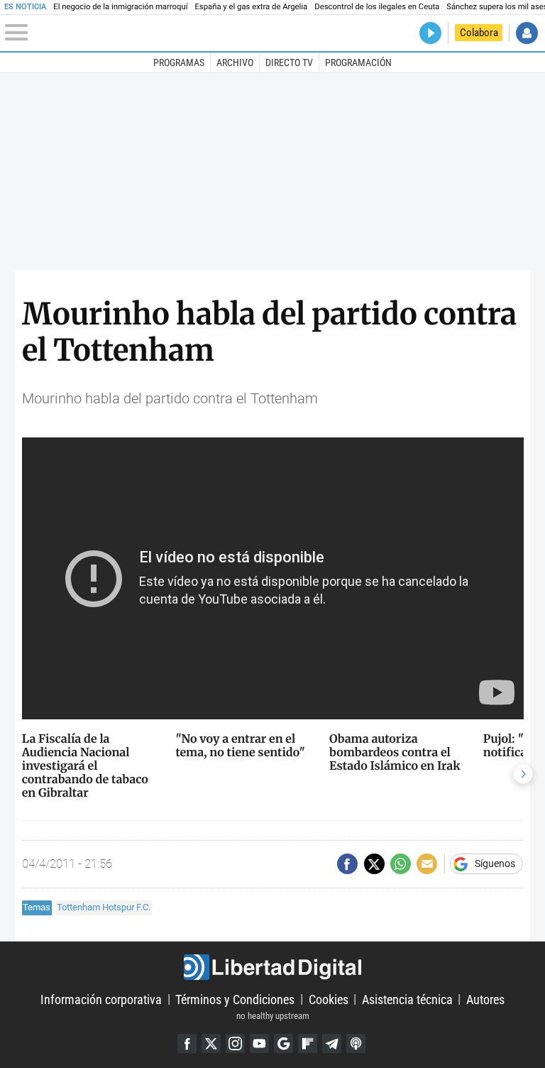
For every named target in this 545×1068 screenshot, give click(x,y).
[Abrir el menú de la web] (92, 32)
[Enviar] (400, 864)
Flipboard (307, 1043)
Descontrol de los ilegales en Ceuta (376, 6)
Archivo (234, 62)
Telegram (331, 1043)
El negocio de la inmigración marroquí (120, 6)
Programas (178, 62)
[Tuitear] (374, 864)
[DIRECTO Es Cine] (430, 33)
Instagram (235, 1043)
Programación (358, 62)
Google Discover (283, 1043)
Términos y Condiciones (234, 998)
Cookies (328, 998)
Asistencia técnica (407, 998)
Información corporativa (101, 998)
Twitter (211, 1043)
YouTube (259, 1043)
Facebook (187, 1043)
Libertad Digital (272, 967)
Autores (485, 998)
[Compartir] (347, 864)
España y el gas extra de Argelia (250, 6)
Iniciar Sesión (527, 33)
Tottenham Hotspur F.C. (103, 907)
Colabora (479, 32)
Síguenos (495, 864)
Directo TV (289, 62)
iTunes (355, 1043)
